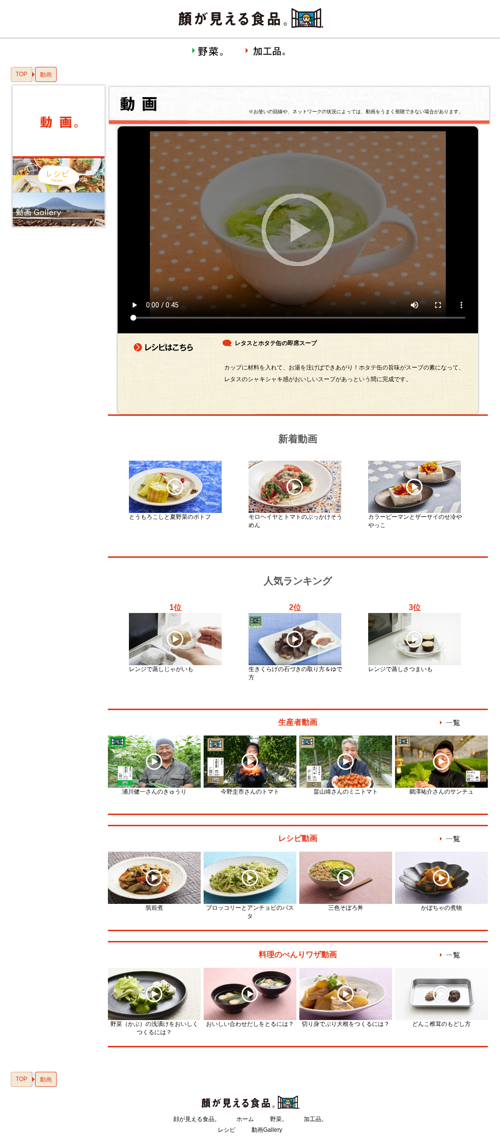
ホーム (245, 1119)
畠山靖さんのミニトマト (345, 791)
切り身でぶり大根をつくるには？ (346, 1024)
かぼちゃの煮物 (441, 907)
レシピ (226, 1129)
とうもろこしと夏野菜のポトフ (170, 516)
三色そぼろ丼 (345, 907)
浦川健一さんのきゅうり (154, 791)
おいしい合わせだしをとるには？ (250, 1024)
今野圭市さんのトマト (250, 791)
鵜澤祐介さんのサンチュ (441, 791)
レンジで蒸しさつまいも (400, 669)
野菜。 (279, 1119)
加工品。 (315, 1119)
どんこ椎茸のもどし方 (441, 1024)
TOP (21, 74)
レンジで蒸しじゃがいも (161, 669)
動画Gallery (266, 1129)
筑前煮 (154, 907)
